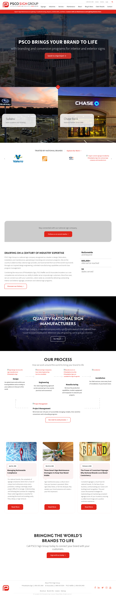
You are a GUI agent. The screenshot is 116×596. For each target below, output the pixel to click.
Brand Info (50, 591)
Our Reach (57, 339)
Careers (97, 2)
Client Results (100, 7)
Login (106, 2)
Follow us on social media (57, 234)
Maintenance (71, 7)
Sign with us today (57, 555)
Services (61, 7)
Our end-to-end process (57, 420)
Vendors (102, 2)
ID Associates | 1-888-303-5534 (54, 586)
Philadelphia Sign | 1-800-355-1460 (32, 586)
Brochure (43, 591)
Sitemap (63, 591)
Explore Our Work (73, 151)
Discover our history (15, 286)
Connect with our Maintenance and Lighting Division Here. (83, 12)
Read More (15, 507)
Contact (109, 7)
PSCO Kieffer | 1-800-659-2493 (75, 586)
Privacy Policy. (59, 594)
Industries (52, 7)
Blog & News (89, 7)
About (80, 7)
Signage (43, 7)
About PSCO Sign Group (52, 583)
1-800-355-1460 (89, 2)
